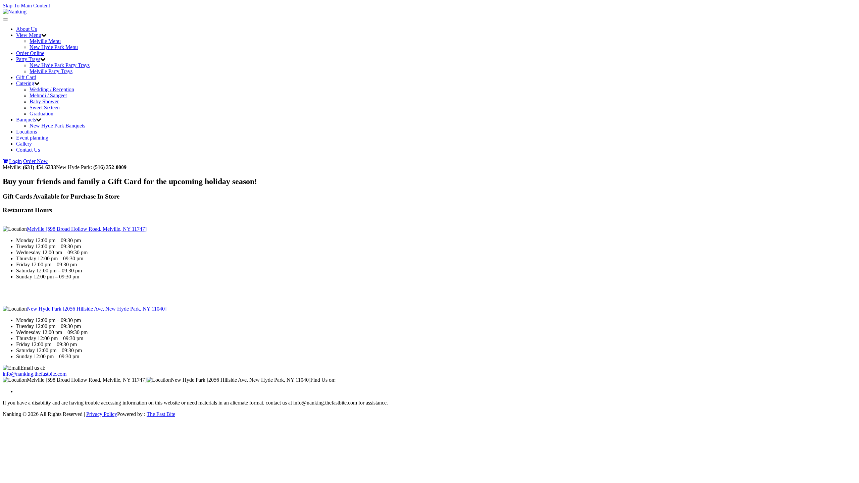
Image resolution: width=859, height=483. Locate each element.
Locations (26, 132)
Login (15, 161)
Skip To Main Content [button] (26, 5)
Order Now (35, 161)
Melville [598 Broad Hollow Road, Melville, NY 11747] (87, 229)
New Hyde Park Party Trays (60, 65)
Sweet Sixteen (45, 107)
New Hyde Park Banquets (57, 125)
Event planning (32, 138)
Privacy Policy (101, 414)
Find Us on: (323, 380)
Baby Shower (44, 101)
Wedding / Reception (52, 89)
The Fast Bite (161, 414)
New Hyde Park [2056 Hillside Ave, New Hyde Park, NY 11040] (96, 309)
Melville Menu (45, 41)
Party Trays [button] (28, 59)
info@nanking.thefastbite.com (34, 374)
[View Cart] (5, 161)
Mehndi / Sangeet (48, 95)
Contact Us (28, 150)
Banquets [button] (26, 119)
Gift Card (26, 77)
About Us (26, 29)
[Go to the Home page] (15, 11)
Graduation (41, 113)
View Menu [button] (28, 35)
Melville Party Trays (51, 71)
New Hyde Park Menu (54, 47)
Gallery (24, 144)
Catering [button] (25, 83)
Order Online (30, 53)
